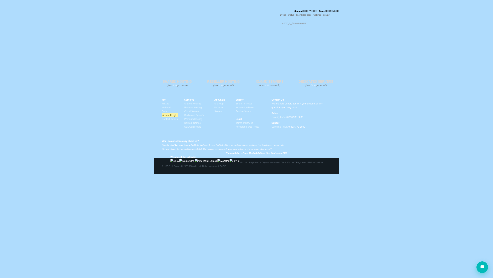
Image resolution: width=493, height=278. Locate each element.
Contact (230, 22)
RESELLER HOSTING (223, 81)
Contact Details (170, 118)
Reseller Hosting (193, 107)
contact (326, 15)
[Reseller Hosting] (223, 55)
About (194, 22)
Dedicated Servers (194, 115)
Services (177, 22)
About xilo (219, 99)
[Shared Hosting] (177, 55)
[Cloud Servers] (269, 55)
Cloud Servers (191, 111)
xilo (164, 99)
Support (211, 22)
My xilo (165, 103)
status (291, 15)
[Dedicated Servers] (316, 55)
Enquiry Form (279, 117)
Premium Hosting (193, 118)
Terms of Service (244, 122)
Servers (218, 111)
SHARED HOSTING (177, 81)
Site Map (219, 103)
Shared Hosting (192, 103)
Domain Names (192, 122)
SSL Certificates (192, 126)
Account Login (169, 115)
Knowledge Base (245, 107)
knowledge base (303, 15)
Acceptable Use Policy (247, 126)
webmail (317, 15)
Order (247, 22)
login (336, 15)
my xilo (283, 15)
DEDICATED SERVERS (315, 81)
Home (162, 22)
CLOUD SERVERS (269, 81)
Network (218, 107)
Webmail (166, 107)
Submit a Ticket (244, 103)
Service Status (243, 111)
